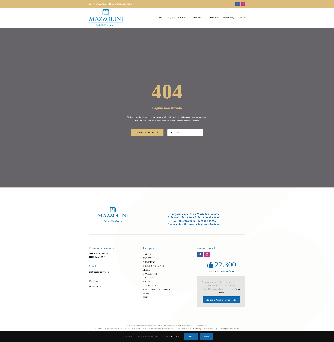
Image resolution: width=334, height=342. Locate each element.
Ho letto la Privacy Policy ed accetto (221, 300)
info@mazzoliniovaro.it (99, 272)
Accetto (191, 336)
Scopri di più (175, 336)
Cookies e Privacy (195, 328)
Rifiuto (206, 336)
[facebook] (237, 4)
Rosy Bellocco (218, 328)
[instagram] (243, 4)
